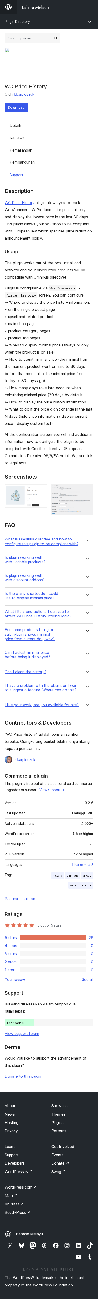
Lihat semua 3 (82, 865)
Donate (60, 1163)
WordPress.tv (19, 1171)
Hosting (11, 1122)
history (58, 875)
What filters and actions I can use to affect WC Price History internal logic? (38, 613)
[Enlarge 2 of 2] (86, 490)
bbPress (14, 1204)
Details (16, 125)
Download (16, 107)
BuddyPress (18, 1212)
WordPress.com (21, 1187)
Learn (10, 1146)
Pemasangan (21, 150)
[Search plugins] (55, 38)
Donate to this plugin (23, 1076)
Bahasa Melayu (29, 1234)
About (10, 1105)
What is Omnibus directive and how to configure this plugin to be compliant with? (41, 541)
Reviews (17, 138)
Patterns (58, 1130)
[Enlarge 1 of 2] (40, 490)
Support (16, 174)
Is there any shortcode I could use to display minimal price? (31, 595)
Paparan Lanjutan (20, 898)
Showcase (60, 1105)
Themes (58, 1114)
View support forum (22, 1033)
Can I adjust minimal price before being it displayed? (27, 654)
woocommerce (80, 885)
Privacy (11, 1130)
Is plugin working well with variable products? (25, 559)
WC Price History (19, 202)
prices (86, 875)
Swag (58, 1171)
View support (49, 790)
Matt (11, 1195)
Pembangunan (22, 162)
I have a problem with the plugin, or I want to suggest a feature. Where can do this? (42, 687)
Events (57, 1154)
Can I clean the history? (25, 672)
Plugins (57, 1122)
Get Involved (62, 1146)
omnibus (72, 875)
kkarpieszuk (24, 94)
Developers (14, 1163)
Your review (15, 979)
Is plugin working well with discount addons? (25, 577)
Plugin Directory (17, 21)
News (10, 1114)
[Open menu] (90, 7)
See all (87, 979)
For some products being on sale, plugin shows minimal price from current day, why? (30, 634)
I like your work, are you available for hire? (42, 705)
